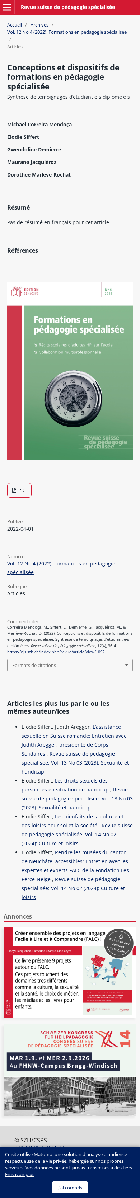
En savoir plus (19, 1174)
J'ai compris (70, 1187)
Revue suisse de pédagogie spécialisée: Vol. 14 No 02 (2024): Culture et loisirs (77, 834)
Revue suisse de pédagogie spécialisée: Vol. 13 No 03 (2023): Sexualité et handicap (75, 762)
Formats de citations (34, 665)
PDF (22, 490)
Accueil (14, 25)
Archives (39, 25)
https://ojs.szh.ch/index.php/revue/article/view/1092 (55, 651)
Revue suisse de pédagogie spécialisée (68, 7)
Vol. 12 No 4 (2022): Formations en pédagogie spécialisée (67, 32)
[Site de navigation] (7, 7)
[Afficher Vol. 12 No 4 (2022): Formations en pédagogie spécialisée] (70, 457)
